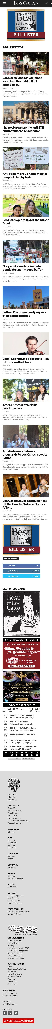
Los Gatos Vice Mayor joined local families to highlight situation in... (22, 81)
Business (11, 845)
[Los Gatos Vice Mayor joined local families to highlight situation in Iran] (26, 63)
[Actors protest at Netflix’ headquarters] (26, 390)
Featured (11, 840)
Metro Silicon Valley (15, 974)
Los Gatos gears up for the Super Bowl (26, 221)
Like (37, 566)
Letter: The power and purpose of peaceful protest (24, 314)
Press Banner (13, 981)
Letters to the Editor (15, 878)
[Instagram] (10, 1013)
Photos (10, 859)
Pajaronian (12, 979)
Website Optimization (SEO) (18, 948)
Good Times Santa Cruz (17, 969)
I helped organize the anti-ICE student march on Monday (23, 129)
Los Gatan (12, 971)
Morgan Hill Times (15, 976)
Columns (11, 856)
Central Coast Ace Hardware (19, 912)
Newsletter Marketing (16, 958)
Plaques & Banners (15, 823)
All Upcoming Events (15, 896)
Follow (36, 571)
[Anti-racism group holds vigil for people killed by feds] (26, 158)
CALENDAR (12, 893)
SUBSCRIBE (12, 795)
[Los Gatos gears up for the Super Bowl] (26, 205)
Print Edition (12, 797)
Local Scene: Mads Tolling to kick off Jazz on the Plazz (26, 360)
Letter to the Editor (15, 810)
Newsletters (12, 800)
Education (12, 848)
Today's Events (13, 898)
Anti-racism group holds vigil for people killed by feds (25, 175)
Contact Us (12, 808)
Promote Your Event (15, 903)
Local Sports (12, 887)
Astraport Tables (14, 914)
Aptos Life (11, 966)
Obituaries (12, 868)
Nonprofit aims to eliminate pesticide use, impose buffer (23, 268)
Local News (12, 843)
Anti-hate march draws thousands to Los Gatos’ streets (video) (25, 454)
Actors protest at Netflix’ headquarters (20, 406)
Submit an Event (14, 901)
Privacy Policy (13, 815)
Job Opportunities (10, 993)
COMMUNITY (13, 854)
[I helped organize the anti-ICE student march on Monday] (26, 112)
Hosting (11, 946)
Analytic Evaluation (15, 956)
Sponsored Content (15, 953)
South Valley (12, 984)
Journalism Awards (10, 996)
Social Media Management (18, 951)
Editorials (11, 876)
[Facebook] (5, 1013)
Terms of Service (14, 818)
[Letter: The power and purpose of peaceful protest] (26, 297)
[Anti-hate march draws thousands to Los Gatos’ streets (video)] (26, 436)
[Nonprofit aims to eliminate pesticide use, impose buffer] (26, 251)
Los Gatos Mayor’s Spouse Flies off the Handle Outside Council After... (25, 504)
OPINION (11, 873)
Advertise (11, 832)
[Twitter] (16, 1013)
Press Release (13, 813)
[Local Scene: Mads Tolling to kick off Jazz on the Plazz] (26, 343)
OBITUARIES (13, 865)
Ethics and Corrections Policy (19, 820)
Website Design (14, 943)
